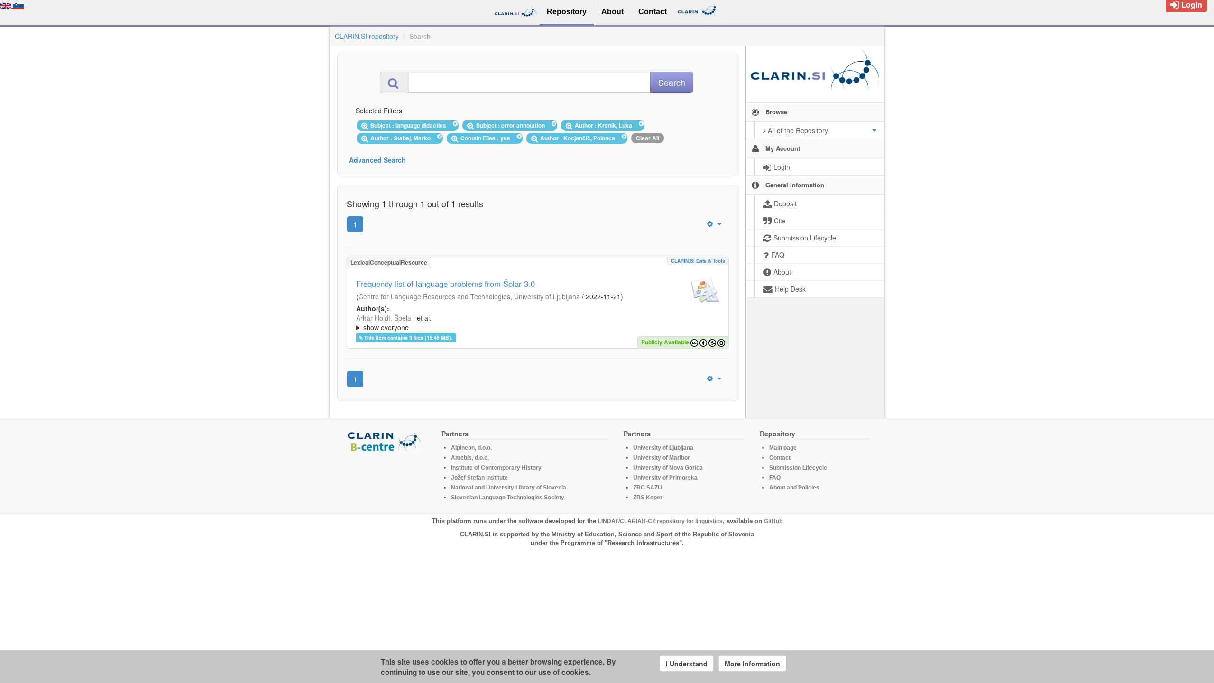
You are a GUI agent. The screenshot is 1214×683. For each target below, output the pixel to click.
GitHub (773, 521)
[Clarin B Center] (385, 440)
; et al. (394, 322)
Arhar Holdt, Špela (383, 318)
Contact (780, 457)
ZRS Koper (647, 497)
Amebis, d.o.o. (470, 457)
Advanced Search (377, 160)
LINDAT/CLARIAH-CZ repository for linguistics (660, 521)
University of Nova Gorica (668, 467)
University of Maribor (661, 457)
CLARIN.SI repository (367, 36)
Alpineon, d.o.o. (471, 447)
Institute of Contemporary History (496, 467)
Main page (783, 447)
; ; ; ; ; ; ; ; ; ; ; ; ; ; (536, 322)
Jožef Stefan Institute (479, 477)
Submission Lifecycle (798, 467)
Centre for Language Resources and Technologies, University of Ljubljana (469, 296)
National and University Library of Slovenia (508, 487)
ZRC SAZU (647, 487)
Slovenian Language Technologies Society (507, 497)
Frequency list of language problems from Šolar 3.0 (445, 283)
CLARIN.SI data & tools (698, 261)
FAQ (775, 477)
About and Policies (794, 487)
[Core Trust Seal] (385, 479)
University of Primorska (665, 477)
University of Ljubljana (663, 447)
